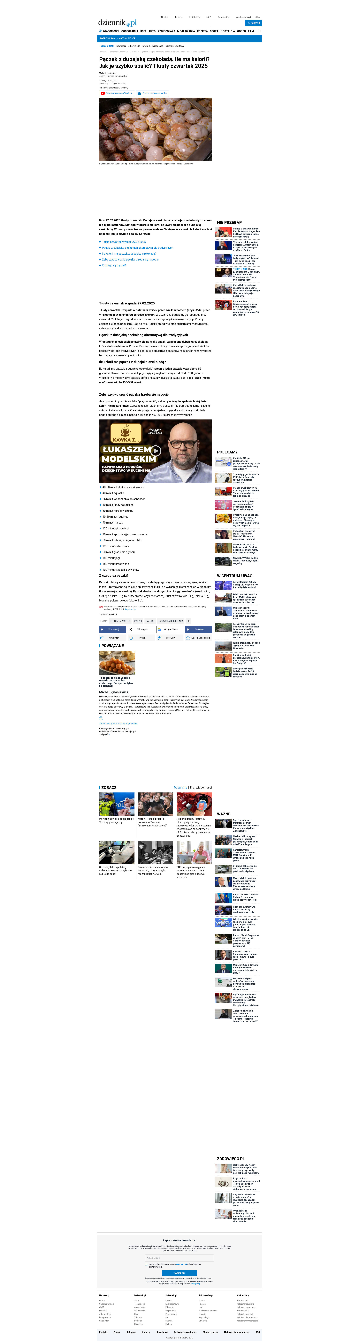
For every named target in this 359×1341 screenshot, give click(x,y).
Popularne (180, 787)
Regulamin (162, 1332)
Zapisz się (179, 1272)
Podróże (138, 1321)
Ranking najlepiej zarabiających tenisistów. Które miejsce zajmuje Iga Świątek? (117, 731)
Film (167, 1317)
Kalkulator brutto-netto (247, 1317)
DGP (209, 17)
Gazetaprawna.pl (106, 1304)
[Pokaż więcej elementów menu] (259, 31)
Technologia (139, 1304)
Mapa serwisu (210, 1332)
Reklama (131, 1332)
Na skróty (104, 1295)
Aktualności (127, 38)
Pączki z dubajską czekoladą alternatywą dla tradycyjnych (137, 247)
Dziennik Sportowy (174, 46)
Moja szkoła (170, 1311)
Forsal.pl (103, 1311)
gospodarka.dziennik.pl (119, 52)
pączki (138, 621)
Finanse (202, 1304)
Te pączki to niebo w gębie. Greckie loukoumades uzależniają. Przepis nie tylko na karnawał (116, 681)
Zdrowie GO (134, 46)
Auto (136, 1300)
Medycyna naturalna (208, 1311)
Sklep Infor (104, 1321)
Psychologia (204, 1317)
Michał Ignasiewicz (113, 74)
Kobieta (168, 1300)
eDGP (101, 1307)
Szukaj (255, 23)
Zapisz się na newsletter (155, 93)
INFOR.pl (164, 17)
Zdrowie (138, 1317)
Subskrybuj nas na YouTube (119, 93)
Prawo (202, 1300)
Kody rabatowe (172, 1304)
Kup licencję (130, 609)
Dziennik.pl (140, 1295)
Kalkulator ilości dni (245, 1304)
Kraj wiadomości (201, 787)
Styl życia (203, 1321)
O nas (117, 1332)
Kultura (168, 1324)
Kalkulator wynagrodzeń (247, 1321)
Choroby (202, 1314)
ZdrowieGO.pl (223, 17)
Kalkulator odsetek (245, 1314)
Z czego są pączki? (114, 265)
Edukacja (169, 1307)
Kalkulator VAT (243, 1311)
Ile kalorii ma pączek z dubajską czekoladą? (129, 253)
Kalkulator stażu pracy (246, 1307)
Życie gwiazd (171, 1314)
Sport (136, 1314)
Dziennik (102, 52)
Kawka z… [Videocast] (152, 46)
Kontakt (103, 1332)
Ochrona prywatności (185, 1332)
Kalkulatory (243, 1295)
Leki (200, 1307)
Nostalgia (121, 46)
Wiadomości (139, 1311)
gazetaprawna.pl (243, 17)
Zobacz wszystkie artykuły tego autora (118, 723)
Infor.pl (102, 1300)
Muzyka (168, 1321)
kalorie (150, 621)
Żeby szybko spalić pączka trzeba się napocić (130, 259)
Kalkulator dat (243, 1300)
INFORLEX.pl (194, 17)
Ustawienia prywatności (236, 1332)
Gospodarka (107, 38)
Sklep (257, 17)
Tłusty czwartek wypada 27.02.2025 (124, 242)
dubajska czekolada (171, 621)
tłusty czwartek (120, 621)
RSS (258, 1332)
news (134, 52)
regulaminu (181, 1264)
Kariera (146, 1332)
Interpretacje (105, 1317)
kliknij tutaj (195, 1284)
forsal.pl (178, 17)
